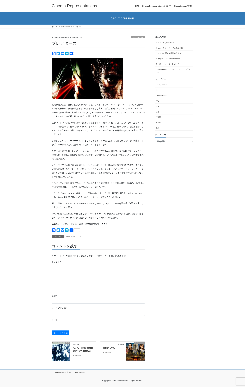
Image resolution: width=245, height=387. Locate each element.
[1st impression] (135, 351)
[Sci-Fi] (61, 351)
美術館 (158, 122)
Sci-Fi (80, 236)
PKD (157, 101)
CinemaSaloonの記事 (62, 372)
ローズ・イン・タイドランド (167, 64)
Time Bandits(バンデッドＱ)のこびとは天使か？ (173, 70)
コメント (56, 262)
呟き (157, 112)
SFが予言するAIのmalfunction (168, 59)
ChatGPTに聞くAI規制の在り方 (168, 53)
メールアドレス (59, 308)
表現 (157, 128)
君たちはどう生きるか (165, 42)
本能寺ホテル (109, 348)
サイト (55, 320)
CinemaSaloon (162, 96)
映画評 (158, 117)
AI (156, 90)
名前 (54, 296)
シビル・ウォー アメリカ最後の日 (169, 48)
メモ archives (80, 372)
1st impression (137, 37)
